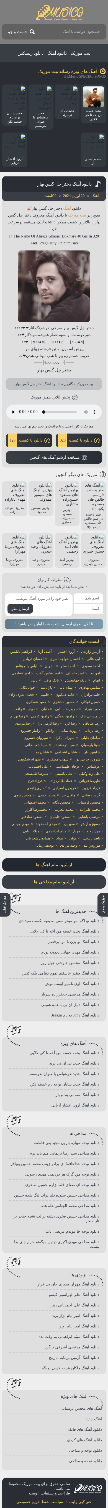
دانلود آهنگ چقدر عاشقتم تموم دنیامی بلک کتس (60, 973)
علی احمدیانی (37, 766)
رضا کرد (71, 723)
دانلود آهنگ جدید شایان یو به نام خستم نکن (64, 1084)
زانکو (50, 730)
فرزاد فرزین (91, 788)
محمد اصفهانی (35, 802)
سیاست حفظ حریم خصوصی (39, 1502)
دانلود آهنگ (57, 53)
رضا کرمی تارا (48, 723)
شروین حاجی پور (87, 759)
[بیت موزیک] (59, 12)
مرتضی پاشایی (89, 817)
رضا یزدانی (92, 730)
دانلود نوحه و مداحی (85, 1450)
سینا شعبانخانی (36, 745)
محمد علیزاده (90, 809)
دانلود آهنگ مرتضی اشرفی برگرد (72, 1347)
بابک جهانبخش (76, 680)
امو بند (95, 673)
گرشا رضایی (91, 795)
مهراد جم (93, 831)
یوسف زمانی (44, 845)
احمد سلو (68, 666)
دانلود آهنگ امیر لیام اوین (78, 1326)
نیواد (59, 838)
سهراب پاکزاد (64, 738)
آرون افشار (66, 651)
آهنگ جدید (94, 1419)
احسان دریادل (33, 659)
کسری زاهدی (37, 788)
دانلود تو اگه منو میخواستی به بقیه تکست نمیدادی (59, 921)
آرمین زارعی (90, 651)
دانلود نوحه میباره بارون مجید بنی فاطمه (66, 1143)
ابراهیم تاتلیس (21, 651)
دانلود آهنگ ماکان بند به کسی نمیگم (70, 1368)
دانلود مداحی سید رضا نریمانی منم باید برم (64, 1153)
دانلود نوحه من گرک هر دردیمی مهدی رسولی (62, 1174)
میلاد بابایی (31, 831)
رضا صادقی (91, 723)
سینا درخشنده (64, 745)
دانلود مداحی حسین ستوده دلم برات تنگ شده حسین (56, 1195)
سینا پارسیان (90, 745)
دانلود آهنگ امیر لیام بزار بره (76, 1316)
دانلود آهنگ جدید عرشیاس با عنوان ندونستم (64, 1074)
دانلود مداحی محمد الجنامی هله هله (70, 1206)
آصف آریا (45, 651)
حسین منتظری (64, 702)
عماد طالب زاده (61, 781)
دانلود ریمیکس (30, 53)
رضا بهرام (17, 716)
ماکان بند (68, 795)
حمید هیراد (92, 709)
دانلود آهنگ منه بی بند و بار (77, 1095)
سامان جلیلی (90, 738)
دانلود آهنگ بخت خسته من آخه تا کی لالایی (64, 931)
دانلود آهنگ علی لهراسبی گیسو (74, 1295)
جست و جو (17, 32)
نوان (72, 838)
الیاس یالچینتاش (26, 666)
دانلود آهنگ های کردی (84, 1440)
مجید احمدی (46, 795)
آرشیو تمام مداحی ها (54, 881)
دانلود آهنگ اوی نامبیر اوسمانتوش (72, 984)
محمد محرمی (63, 809)
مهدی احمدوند (46, 824)
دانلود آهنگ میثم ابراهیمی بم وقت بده (68, 1337)
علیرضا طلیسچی (36, 774)
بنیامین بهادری (89, 687)
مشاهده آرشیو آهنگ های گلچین (55, 457)
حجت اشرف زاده (21, 695)
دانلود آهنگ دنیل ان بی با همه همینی (70, 1005)
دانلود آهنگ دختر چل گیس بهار (64, 184)
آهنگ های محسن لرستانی (81, 1408)
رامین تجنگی (64, 716)
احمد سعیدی (90, 666)
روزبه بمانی (68, 730)
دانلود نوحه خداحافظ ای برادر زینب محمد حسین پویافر (55, 1164)
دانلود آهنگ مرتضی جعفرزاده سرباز (70, 994)
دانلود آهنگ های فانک (85, 1429)
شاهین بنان (91, 752)
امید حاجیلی (75, 673)
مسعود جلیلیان (60, 817)
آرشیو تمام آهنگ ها (54, 864)
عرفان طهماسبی (67, 766)
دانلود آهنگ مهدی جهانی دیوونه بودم (70, 952)
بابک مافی (51, 680)
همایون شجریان (38, 838)
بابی (34, 680)
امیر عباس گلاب (48, 673)
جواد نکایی (27, 687)
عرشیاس (93, 766)
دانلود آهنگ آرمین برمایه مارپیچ (74, 1358)
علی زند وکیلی (89, 774)
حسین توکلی (90, 702)
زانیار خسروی (29, 730)
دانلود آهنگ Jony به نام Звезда (75, 1015)
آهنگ (67, 208)
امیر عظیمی (21, 673)
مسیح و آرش (90, 824)
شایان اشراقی (66, 752)
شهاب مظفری (57, 759)
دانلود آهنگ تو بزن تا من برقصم (73, 942)
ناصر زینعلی (91, 838)
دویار (31, 709)
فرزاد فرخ (35, 781)
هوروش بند (92, 845)
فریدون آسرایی (64, 788)
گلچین (68, 384)
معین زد (69, 824)
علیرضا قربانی (89, 781)
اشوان (50, 666)
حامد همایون (64, 695)
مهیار (76, 831)
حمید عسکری (36, 702)
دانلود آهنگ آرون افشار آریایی (75, 1105)
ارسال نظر (20, 609)
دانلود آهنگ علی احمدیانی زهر (75, 1305)
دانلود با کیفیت (76, 440)
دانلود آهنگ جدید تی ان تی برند (74, 1063)
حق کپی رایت (80, 1502)
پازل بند (46, 687)
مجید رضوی (22, 795)
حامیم (44, 695)
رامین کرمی (40, 716)
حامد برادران (90, 695)
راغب (18, 709)
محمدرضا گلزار (36, 809)
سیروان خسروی (36, 738)
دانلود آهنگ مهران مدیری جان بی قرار (68, 1284)
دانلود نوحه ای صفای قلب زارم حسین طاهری (62, 1185)
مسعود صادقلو (32, 817)
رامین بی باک (90, 716)
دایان (45, 709)
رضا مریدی (23, 723)
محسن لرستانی (88, 802)
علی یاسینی (64, 774)
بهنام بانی (65, 687)
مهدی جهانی (20, 824)
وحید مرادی (68, 845)
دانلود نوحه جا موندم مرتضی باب (72, 1231)
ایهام (96, 680)
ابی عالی (93, 659)
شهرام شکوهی (29, 759)
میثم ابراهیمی (55, 831)
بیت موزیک (81, 53)
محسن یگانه (61, 802)
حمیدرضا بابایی (66, 709)
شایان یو (42, 752)
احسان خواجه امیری (65, 659)
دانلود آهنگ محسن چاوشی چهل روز (70, 963)
